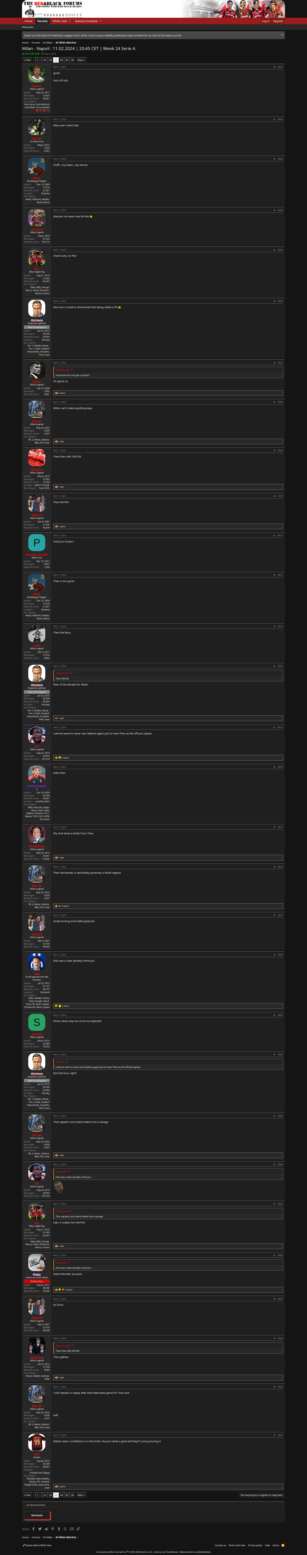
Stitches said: (62, 369)
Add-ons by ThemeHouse (166, 1552)
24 (61, 60)
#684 (280, 1164)
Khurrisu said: (63, 1345)
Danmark (45, 992)
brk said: (60, 1061)
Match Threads (42, 485)
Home (28, 21)
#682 (280, 1054)
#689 (280, 1386)
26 (72, 60)
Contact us (220, 1545)
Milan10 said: (62, 672)
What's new (60, 21)
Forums (42, 21)
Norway (46, 339)
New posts (27, 27)
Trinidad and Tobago (39, 1472)
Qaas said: (61, 1171)
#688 (280, 1338)
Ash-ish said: (62, 1210)
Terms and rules (237, 1545)
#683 (280, 1115)
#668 (280, 402)
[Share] (274, 67)
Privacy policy (255, 1545)
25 (67, 60)
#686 (280, 1255)
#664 (280, 210)
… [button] (40, 60)
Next (80, 60)
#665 (280, 249)
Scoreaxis (41, 1505)
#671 (280, 535)
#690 (280, 1435)
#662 (280, 119)
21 (45, 60)
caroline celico (42, 801)
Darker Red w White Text (38, 1545)
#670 (280, 496)
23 (56, 60)
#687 (280, 1298)
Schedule (37, 1515)
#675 (280, 727)
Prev (28, 60)
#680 (280, 954)
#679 (280, 915)
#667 (280, 362)
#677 (280, 827)
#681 (280, 1015)
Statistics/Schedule (86, 21)
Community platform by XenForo (124, 1552)
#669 (280, 450)
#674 (280, 666)
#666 (280, 301)
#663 (280, 158)
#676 (280, 766)
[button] (69, 21)
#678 (280, 866)
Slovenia (45, 193)
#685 (280, 1203)
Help (267, 1545)
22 (50, 60)
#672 (280, 575)
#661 (280, 66)
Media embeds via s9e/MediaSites (195, 1552)
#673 (280, 626)
